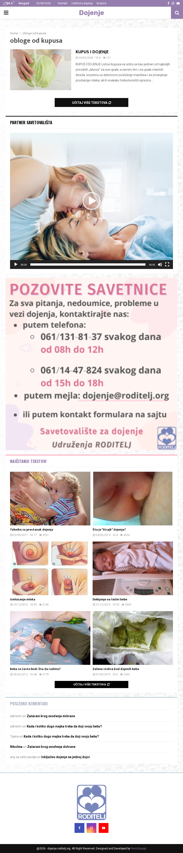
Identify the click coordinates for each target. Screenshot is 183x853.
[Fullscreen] (167, 264)
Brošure (101, 3)
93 (35, 604)
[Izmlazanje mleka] (50, 568)
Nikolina (16, 747)
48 (35, 674)
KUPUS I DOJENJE (92, 52)
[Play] (16, 264)
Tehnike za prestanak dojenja (31, 529)
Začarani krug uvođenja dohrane (51, 716)
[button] (91, 201)
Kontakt (62, 3)
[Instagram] (91, 828)
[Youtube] (103, 828)
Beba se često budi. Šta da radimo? (35, 669)
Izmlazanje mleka (22, 599)
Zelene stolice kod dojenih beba (116, 669)
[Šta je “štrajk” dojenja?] (133, 498)
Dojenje (91, 13)
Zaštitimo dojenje (82, 3)
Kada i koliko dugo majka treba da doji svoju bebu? (64, 726)
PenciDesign (138, 848)
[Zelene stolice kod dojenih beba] (133, 638)
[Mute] (160, 264)
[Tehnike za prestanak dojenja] (50, 498)
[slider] (88, 264)
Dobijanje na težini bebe (110, 599)
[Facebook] (79, 828)
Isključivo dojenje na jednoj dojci (65, 757)
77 (35, 535)
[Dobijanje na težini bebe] (133, 568)
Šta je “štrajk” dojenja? (109, 529)
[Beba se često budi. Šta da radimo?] (50, 638)
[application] (91, 201)
